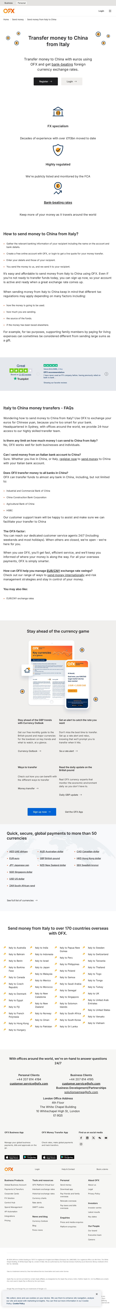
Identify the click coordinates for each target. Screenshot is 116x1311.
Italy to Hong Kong (19, 1023)
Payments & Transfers (14, 1189)
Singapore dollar (20, 872)
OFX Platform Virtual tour (43, 1185)
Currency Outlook (40, 1221)
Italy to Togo (94, 973)
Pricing (7, 1220)
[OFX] (8, 11)
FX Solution (10, 1198)
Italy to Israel (42, 960)
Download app (66, 1189)
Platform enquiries (68, 1226)
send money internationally (65, 575)
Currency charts (39, 1198)
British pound (50, 858)
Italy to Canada (17, 977)
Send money (18, 19)
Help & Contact (68, 1169)
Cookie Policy (19, 1303)
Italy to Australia (17, 947)
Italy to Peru (66, 957)
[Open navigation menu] (110, 11)
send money (89, 459)
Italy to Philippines (69, 964)
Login (101, 11)
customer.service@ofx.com (29, 1083)
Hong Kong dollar (89, 858)
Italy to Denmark (17, 993)
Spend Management (13, 1207)
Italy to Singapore (69, 996)
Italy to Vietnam (96, 1023)
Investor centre (94, 1208)
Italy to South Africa (70, 1013)
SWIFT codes (38, 1207)
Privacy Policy (94, 1193)
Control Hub (10, 1202)
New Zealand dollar (53, 865)
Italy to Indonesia (44, 954)
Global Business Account (15, 1185)
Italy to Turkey (95, 987)
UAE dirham (18, 851)
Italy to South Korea (70, 1019)
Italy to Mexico (43, 980)
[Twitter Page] (93, 1138)
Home (6, 19)
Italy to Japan (42, 967)
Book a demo (102, 1169)
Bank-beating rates (58, 202)
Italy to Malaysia (43, 973)
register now (68, 459)
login (54, 253)
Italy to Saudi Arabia (70, 983)
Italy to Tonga (95, 980)
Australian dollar (51, 851)
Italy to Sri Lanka (69, 1026)
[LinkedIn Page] (87, 1138)
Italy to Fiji (14, 1006)
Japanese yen (19, 865)
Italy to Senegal (68, 990)
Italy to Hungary (17, 1029)
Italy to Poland (67, 970)
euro (14, 858)
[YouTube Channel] (106, 1138)
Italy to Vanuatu (96, 1016)
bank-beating (62, 64)
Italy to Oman (42, 1019)
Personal (22, 3)
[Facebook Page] (81, 1138)
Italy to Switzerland (98, 954)
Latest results (94, 1212)
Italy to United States (99, 1010)
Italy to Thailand (96, 967)
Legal (90, 1189)
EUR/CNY (53, 570)
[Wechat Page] (99, 1138)
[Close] (97, 1294)
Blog (34, 1225)
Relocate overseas (68, 1201)
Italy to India (41, 947)
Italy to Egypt (16, 1000)
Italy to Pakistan (43, 1026)
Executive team (94, 1235)
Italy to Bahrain (17, 954)
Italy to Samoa (67, 977)
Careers (91, 1239)
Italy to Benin (15, 960)
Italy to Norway (43, 1013)
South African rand (22, 885)
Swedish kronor (88, 865)
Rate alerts (37, 1202)
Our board (92, 1230)
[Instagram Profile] (81, 1144)
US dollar (16, 878)
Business (9, 3)
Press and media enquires (71, 1222)
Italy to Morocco (44, 987)
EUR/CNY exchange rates (20, 598)
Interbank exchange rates (43, 1189)
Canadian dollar (88, 851)
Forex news (37, 1230)
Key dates (92, 1216)
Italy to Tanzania (96, 960)
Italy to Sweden (96, 947)
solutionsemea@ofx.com (81, 1092)
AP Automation (11, 1211)
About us (92, 1185)
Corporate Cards (12, 1193)
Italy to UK (93, 993)
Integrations (10, 1216)
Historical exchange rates (43, 1193)
